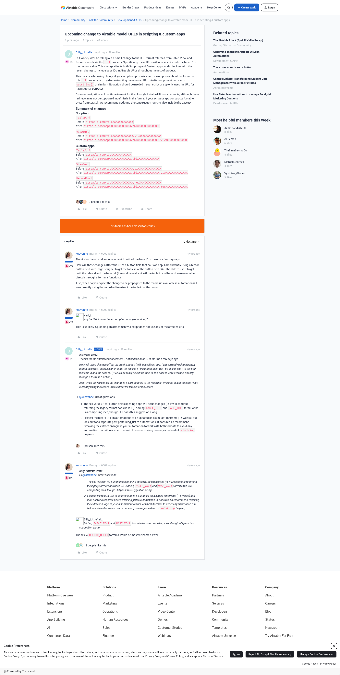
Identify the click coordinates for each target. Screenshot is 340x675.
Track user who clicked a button (232, 67)
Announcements (223, 88)
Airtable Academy (170, 595)
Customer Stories (170, 627)
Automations (221, 72)
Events (170, 7)
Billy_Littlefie (84, 52)
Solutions (109, 587)
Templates (219, 627)
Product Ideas (152, 7)
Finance (108, 635)
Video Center (167, 611)
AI (48, 627)
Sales (106, 627)
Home (63, 20)
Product (108, 595)
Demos (163, 619)
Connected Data (58, 635)
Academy (196, 7)
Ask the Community (101, 20)
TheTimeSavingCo (235, 150)
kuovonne (82, 253)
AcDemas (230, 139)
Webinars (164, 635)
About (269, 595)
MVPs (182, 7)
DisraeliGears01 (234, 162)
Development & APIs (129, 20)
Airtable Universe (224, 635)
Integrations (55, 603)
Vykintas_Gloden (234, 173)
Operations (110, 611)
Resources (219, 587)
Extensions (55, 611)
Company (272, 587)
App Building (56, 619)
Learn (162, 587)
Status (270, 619)
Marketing (110, 603)
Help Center (214, 7)
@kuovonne (86, 397)
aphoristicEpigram (235, 127)
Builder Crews (131, 7)
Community (78, 20)
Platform (53, 587)
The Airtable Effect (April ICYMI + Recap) (238, 40)
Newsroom (272, 627)
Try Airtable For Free (279, 635)
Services (218, 603)
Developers (219, 611)
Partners (218, 595)
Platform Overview (60, 595)
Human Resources (115, 619)
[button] (246, 7)
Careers (270, 603)
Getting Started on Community (232, 45)
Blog (268, 611)
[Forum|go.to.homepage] (77, 7)
